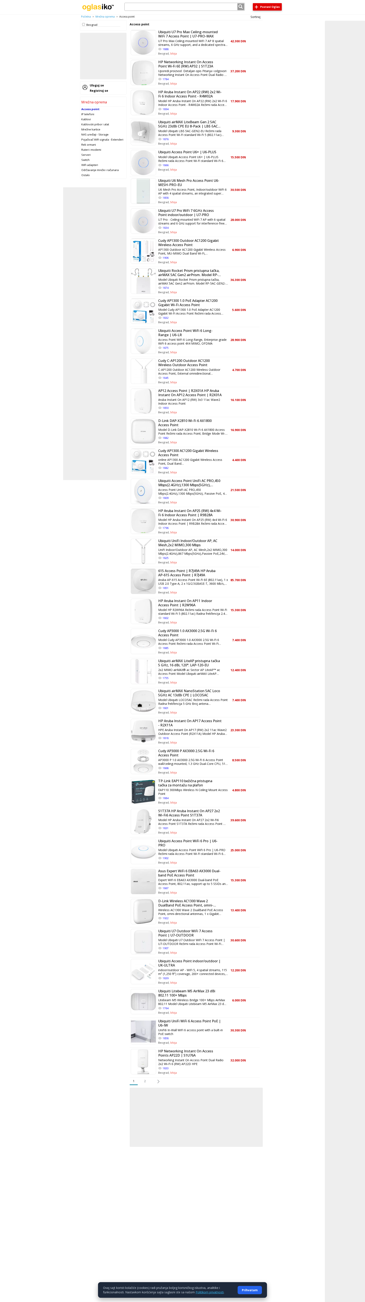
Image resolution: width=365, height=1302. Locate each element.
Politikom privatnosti (210, 1292)
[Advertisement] (103, 56)
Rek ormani (88, 144)
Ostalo (85, 175)
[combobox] (185, 7)
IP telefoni (87, 114)
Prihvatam (250, 1290)
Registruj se (99, 91)
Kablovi (86, 119)
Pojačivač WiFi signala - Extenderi (102, 139)
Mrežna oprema (105, 16)
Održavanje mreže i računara (100, 170)
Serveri (86, 155)
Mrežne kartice (90, 129)
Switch (85, 160)
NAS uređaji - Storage (95, 134)
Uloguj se (97, 85)
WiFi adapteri (89, 165)
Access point (90, 109)
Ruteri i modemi (91, 150)
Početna (86, 16)
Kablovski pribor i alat (95, 124)
